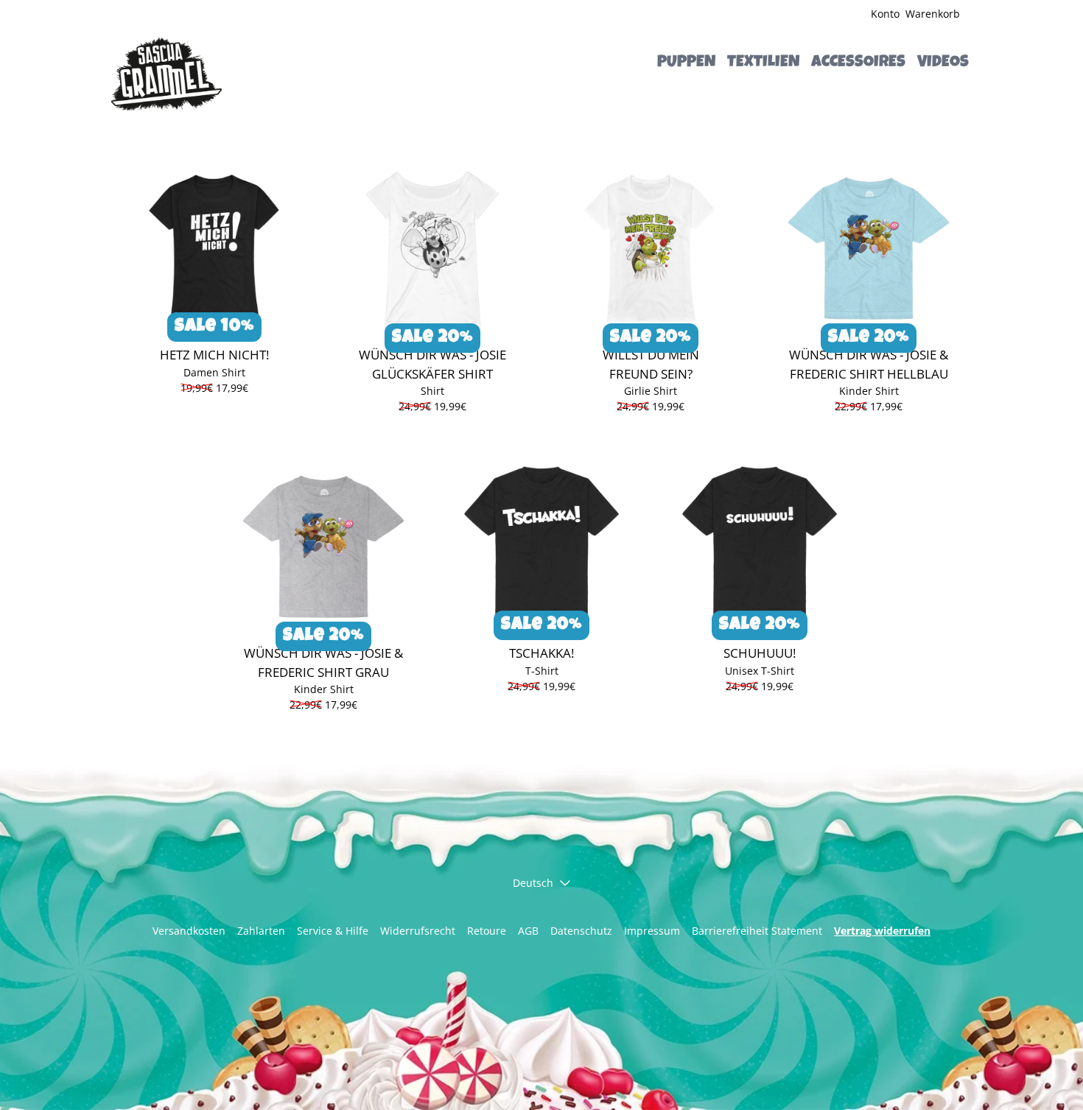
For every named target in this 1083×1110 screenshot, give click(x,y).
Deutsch (533, 883)
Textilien (763, 63)
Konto (885, 14)
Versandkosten (189, 931)
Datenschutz (581, 931)
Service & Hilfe (332, 931)
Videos (943, 63)
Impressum (652, 931)
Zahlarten (261, 931)
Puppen (686, 63)
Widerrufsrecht (417, 931)
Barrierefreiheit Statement (757, 931)
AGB (528, 931)
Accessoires (858, 63)
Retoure (486, 931)
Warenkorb (932, 14)
